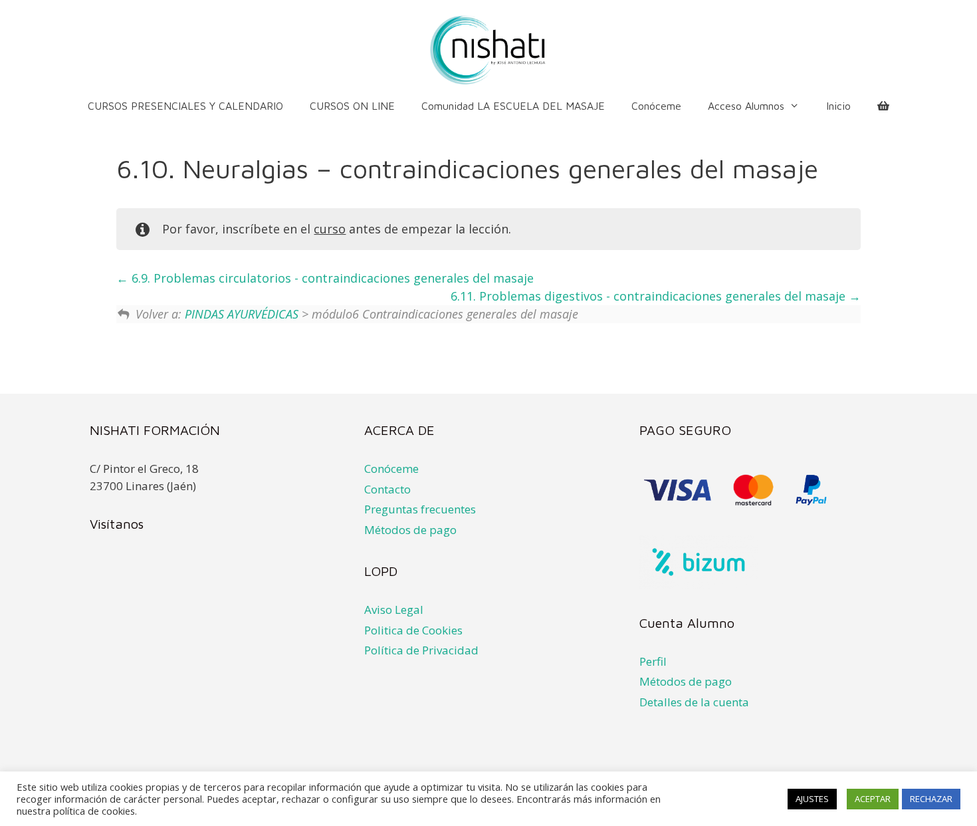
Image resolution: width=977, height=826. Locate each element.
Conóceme (656, 106)
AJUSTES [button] (812, 799)
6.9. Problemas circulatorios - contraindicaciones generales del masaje (331, 278)
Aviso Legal (393, 609)
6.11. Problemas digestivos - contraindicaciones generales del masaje (650, 296)
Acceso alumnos (746, 106)
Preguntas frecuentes (420, 509)
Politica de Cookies (413, 630)
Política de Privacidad (421, 650)
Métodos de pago (410, 529)
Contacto (387, 489)
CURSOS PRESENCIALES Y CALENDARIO (185, 106)
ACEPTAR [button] (873, 799)
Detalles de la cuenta (694, 702)
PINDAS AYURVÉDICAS (241, 314)
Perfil (653, 661)
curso (330, 229)
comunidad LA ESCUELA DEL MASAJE (513, 106)
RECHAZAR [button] (931, 799)
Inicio (838, 106)
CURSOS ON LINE (352, 106)
